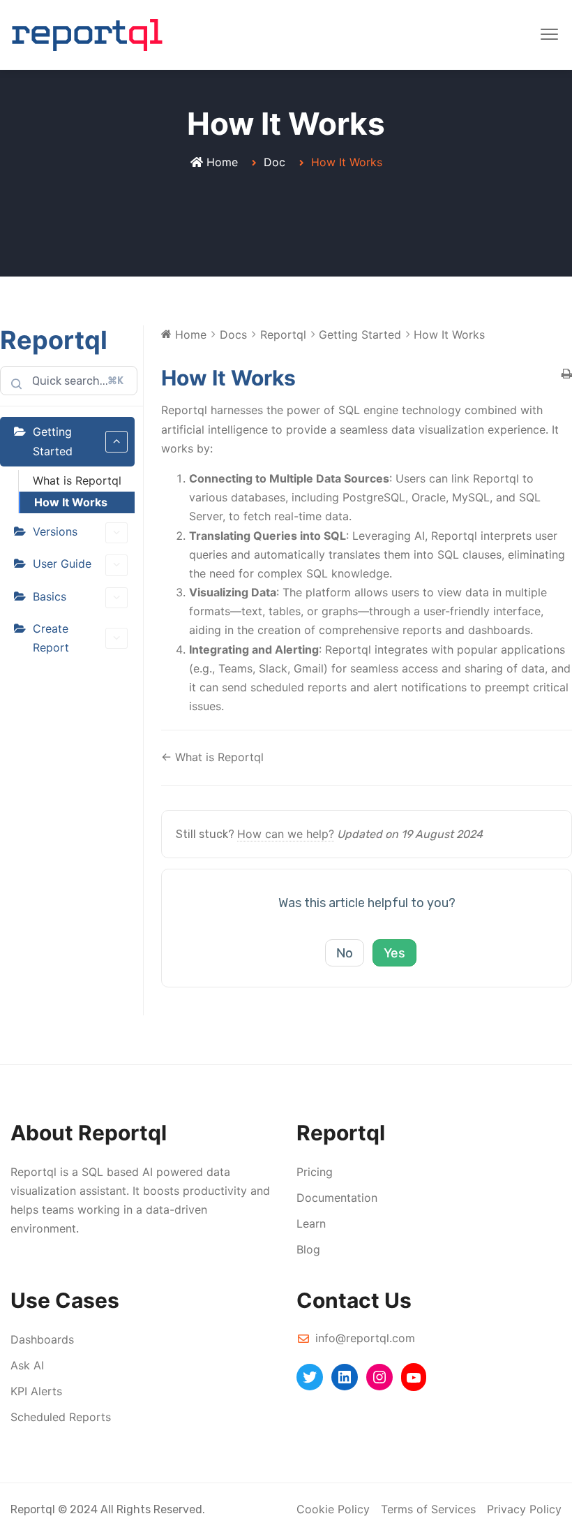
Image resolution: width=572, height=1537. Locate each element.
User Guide (62, 564)
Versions (55, 531)
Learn (311, 1223)
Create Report (51, 638)
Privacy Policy (524, 1509)
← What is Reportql (212, 757)
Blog (308, 1249)
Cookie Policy (333, 1509)
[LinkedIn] (344, 1377)
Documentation (336, 1198)
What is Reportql (77, 480)
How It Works (70, 502)
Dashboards (42, 1339)
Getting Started (53, 441)
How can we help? (285, 834)
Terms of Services (428, 1509)
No (344, 953)
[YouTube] (413, 1377)
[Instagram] (379, 1377)
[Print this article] (567, 374)
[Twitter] (309, 1377)
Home (222, 162)
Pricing (314, 1172)
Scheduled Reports (60, 1417)
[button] (549, 35)
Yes (394, 953)
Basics (49, 596)
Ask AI (27, 1365)
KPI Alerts (36, 1391)
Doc (274, 162)
